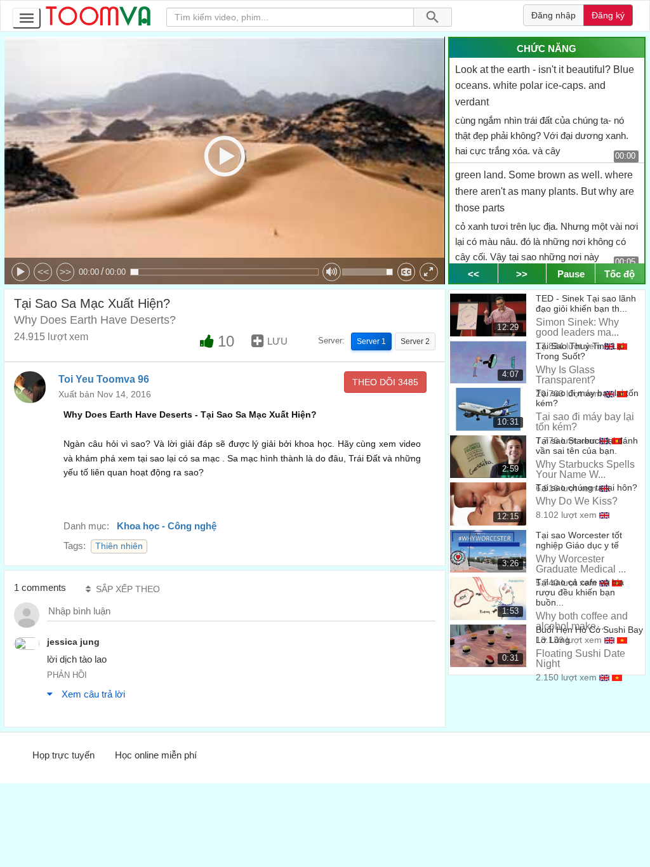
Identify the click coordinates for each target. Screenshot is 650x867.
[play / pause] (20, 272)
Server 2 (415, 341)
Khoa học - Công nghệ (166, 525)
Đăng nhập (553, 15)
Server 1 (371, 341)
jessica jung (73, 642)
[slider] (224, 271)
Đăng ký (608, 15)
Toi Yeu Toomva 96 (103, 379)
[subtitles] (406, 272)
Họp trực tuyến (63, 755)
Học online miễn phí (156, 755)
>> (65, 272)
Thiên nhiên (119, 546)
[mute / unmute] (331, 272)
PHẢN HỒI (67, 675)
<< (43, 272)
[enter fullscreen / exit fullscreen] (429, 272)
